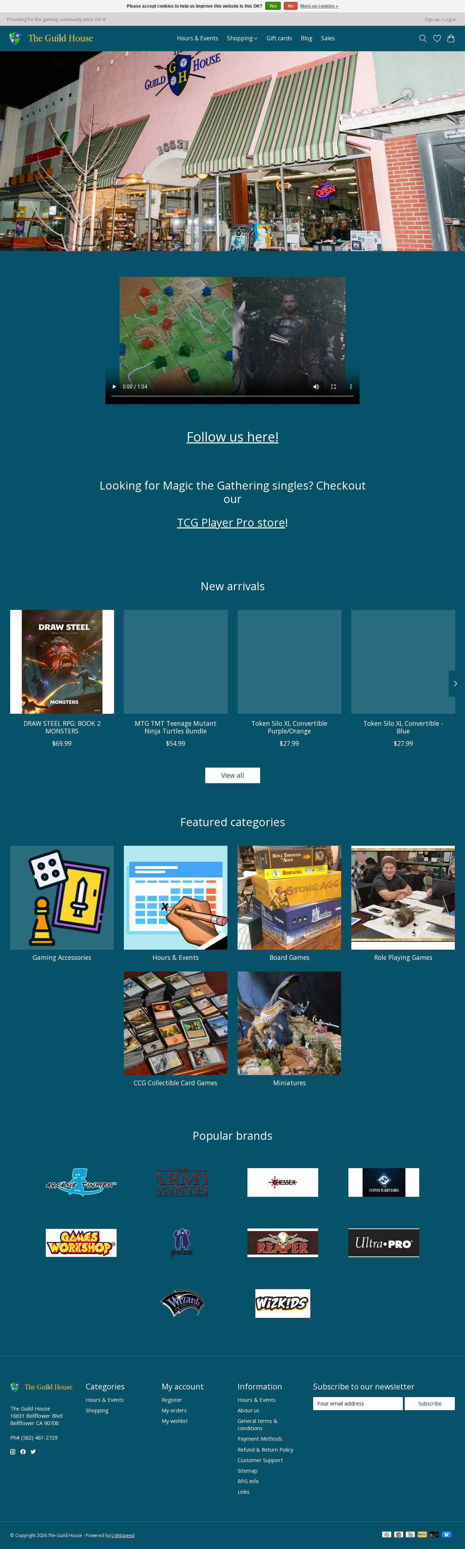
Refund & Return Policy (265, 1449)
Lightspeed (123, 1535)
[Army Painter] (182, 1183)
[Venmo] (446, 1535)
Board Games (290, 957)
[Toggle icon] (422, 38)
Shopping (97, 1410)
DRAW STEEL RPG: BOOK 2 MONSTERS (61, 727)
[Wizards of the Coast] (182, 1304)
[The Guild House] (53, 38)
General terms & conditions (258, 1424)
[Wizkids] (283, 1304)
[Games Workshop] (81, 1244)
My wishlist (175, 1420)
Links (244, 1491)
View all (232, 775)
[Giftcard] (398, 1535)
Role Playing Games (403, 957)
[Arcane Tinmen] (81, 1183)
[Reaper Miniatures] (283, 1244)
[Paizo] (182, 1244)
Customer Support (260, 1460)
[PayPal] (422, 1535)
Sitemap (248, 1470)
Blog (306, 38)
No (291, 6)
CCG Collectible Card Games (175, 1082)
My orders (174, 1410)
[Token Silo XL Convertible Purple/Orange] (289, 662)
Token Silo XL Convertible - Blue (403, 727)
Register (172, 1399)
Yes (273, 6)
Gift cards (279, 38)
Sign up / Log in (440, 19)
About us (248, 1410)
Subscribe (430, 1403)
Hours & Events (197, 38)
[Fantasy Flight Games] (383, 1183)
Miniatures (289, 1082)
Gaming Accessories (62, 957)
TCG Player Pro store (231, 522)
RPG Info (248, 1481)
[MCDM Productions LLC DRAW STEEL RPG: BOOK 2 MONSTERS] (62, 662)
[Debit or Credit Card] (434, 1535)
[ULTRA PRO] (383, 1244)
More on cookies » (319, 6)
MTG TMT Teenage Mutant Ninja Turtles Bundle (176, 727)
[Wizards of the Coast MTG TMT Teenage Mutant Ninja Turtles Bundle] (176, 662)
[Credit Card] (410, 1535)
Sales (328, 38)
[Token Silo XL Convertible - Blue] (403, 662)
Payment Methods (260, 1438)
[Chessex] (283, 1183)
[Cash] (386, 1535)
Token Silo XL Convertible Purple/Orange (289, 727)
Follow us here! (232, 436)
